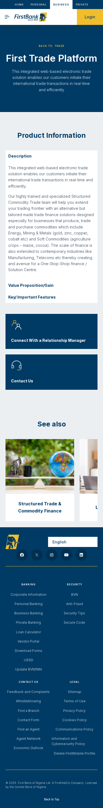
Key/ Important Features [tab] (32, 297)
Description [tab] (20, 156)
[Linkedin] (81, 555)
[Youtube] (66, 555)
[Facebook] (22, 555)
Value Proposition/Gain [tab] (31, 285)
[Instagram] (51, 555)
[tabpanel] (51, 221)
